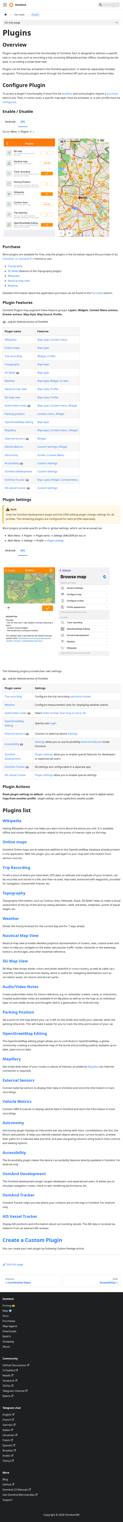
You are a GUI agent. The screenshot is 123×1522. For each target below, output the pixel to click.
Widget (41, 356)
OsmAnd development (18, 471)
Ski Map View (15, 961)
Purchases (9, 1321)
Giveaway (8, 1341)
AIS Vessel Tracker (20, 1216)
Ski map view (12, 397)
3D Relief (13, 271)
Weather (13, 285)
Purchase (97, 293)
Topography (15, 266)
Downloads (9, 1331)
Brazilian (8, 1450)
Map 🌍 (7, 1310)
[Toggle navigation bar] (5, 4)
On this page (12, 22)
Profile (51, 356)
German (7, 1425)
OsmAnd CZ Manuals (15, 1489)
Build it (7, 1336)
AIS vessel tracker (15, 488)
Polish (6, 1440)
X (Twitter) (9, 1370)
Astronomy (11, 455)
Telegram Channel (14, 1391)
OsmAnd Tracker (15, 480)
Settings (73, 733)
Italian (6, 1430)
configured (9, 102)
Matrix (6, 1396)
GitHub (7, 1484)
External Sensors (15, 438)
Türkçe (7, 1461)
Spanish (7, 1445)
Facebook (8, 1380)
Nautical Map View (21, 935)
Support (7, 1500)
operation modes (80, 696)
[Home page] (6, 14)
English (7, 1414)
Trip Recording (16, 867)
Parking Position (18, 1012)
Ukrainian (8, 1435)
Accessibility (12, 463)
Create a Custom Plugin (32, 1240)
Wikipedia (14, 276)
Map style (43, 389)
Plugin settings (55, 540)
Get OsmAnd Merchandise (19, 1495)
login (53, 723)
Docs (6, 1316)
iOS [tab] (22, 121)
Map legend (10, 1326)
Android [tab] (10, 121)
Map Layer (43, 480)
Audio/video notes (16, 405)
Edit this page (15, 1264)
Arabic (6, 1455)
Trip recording (13, 356)
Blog (5, 1479)
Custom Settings (47, 447)
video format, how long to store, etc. (65, 713)
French (7, 1419)
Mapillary (10, 430)
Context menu (58, 339)
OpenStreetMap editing (19, 422)
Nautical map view (19, 280)
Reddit (6, 1375)
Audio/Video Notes (20, 986)
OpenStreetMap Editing (25, 1033)
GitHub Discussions (14, 1365)
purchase (112, 93)
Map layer (43, 339)
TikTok (6, 1386)
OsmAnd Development (24, 1173)
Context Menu (55, 455)
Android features (91, 742)
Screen (64, 381)
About (6, 1346)
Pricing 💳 (9, 1305)
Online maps (12, 348)
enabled (67, 93)
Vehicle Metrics (14, 447)
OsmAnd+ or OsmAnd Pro (18, 258)
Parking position (15, 414)
